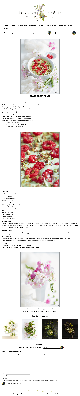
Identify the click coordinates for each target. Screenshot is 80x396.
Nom (4, 373)
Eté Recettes (47, 311)
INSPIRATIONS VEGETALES (37, 26)
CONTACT (6, 28)
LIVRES (70, 26)
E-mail (4, 375)
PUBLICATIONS (51, 26)
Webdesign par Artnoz (63, 394)
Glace (35, 311)
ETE (26, 347)
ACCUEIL (5, 26)
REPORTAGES (62, 26)
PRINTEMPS (20, 347)
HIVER (39, 347)
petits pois (40, 311)
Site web (4, 378)
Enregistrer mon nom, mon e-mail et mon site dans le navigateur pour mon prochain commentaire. (30, 380)
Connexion (24, 394)
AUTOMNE (32, 347)
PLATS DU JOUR (23, 26)
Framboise (30, 311)
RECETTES (13, 26)
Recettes (54, 311)
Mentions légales (15, 394)
